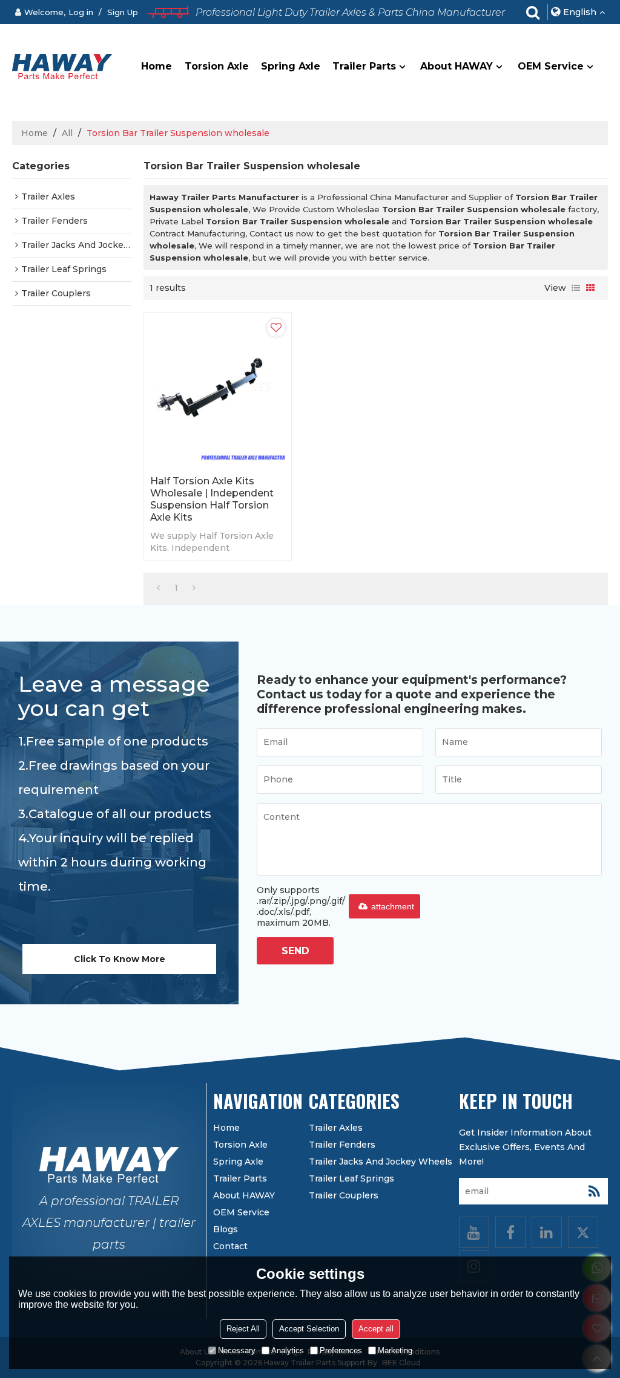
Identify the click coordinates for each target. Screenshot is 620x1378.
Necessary (237, 1350)
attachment (392, 906)
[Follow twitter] (583, 1232)
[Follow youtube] (474, 1232)
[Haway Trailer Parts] (63, 66)
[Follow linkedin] (547, 1232)
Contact (230, 1246)
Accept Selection (309, 1328)
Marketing (395, 1350)
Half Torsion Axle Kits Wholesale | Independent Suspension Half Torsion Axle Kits (212, 499)
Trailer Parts (364, 66)
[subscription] (594, 1191)
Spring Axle (290, 66)
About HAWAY (456, 66)
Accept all (376, 1328)
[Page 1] (158, 588)
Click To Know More (119, 959)
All (67, 133)
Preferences (341, 1350)
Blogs (225, 1229)
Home (156, 66)
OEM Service (551, 66)
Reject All (243, 1328)
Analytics (287, 1350)
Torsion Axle (217, 66)
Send (295, 951)
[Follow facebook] (510, 1232)
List (576, 288)
